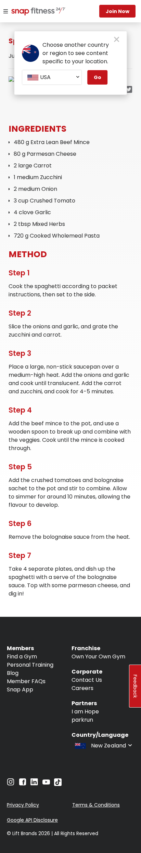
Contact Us (87, 680)
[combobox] (51, 77)
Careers (82, 688)
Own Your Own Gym (98, 656)
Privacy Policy (23, 804)
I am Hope (85, 711)
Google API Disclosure (32, 820)
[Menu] (5, 11)
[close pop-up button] (116, 40)
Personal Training (30, 665)
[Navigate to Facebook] (22, 784)
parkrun (82, 720)
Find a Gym (22, 656)
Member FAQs (26, 681)
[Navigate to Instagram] (10, 784)
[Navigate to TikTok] (58, 784)
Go (97, 77)
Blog (12, 673)
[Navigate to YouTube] (46, 784)
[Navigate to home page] (32, 12)
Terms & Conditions (96, 804)
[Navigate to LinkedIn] (34, 783)
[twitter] (128, 90)
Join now (117, 11)
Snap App (20, 689)
